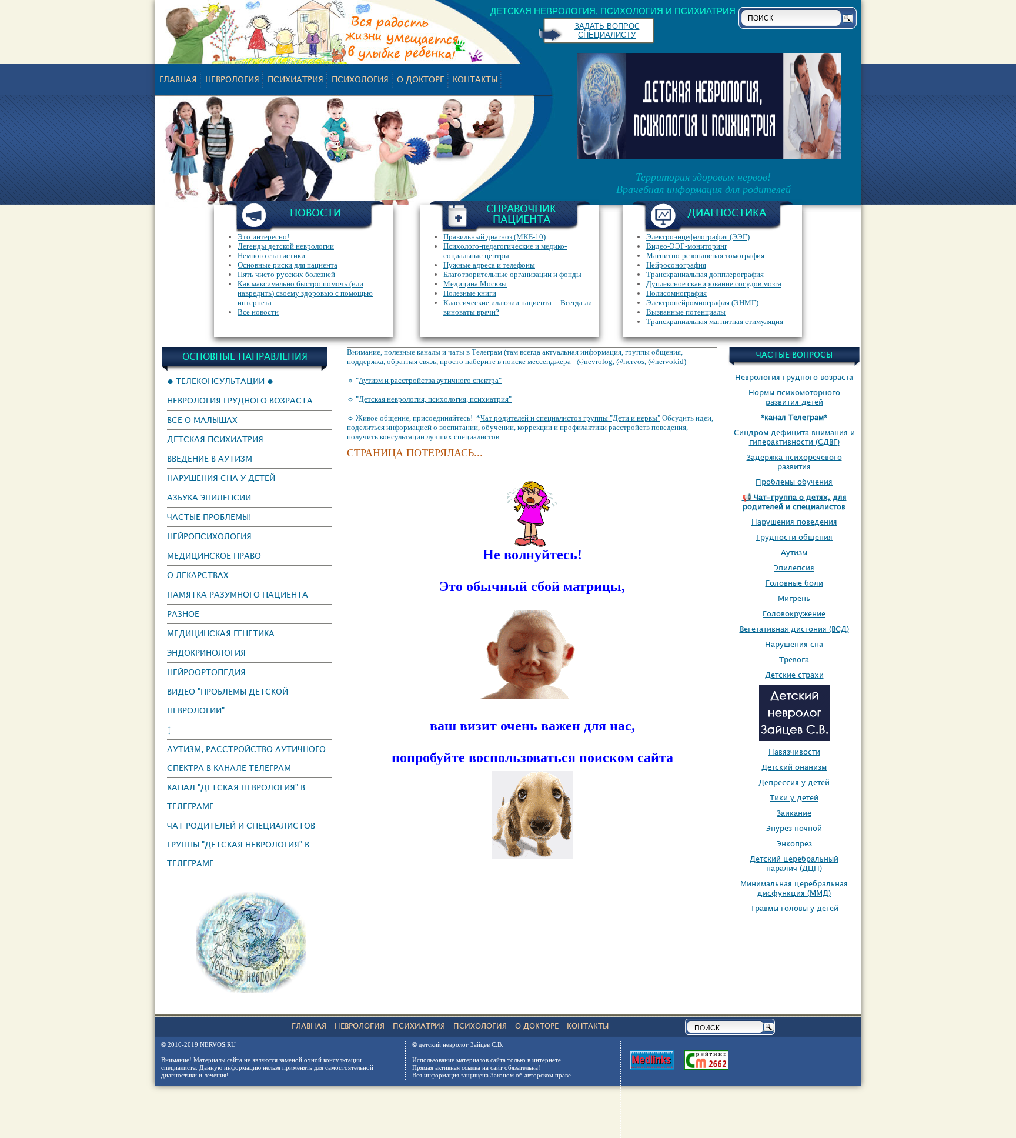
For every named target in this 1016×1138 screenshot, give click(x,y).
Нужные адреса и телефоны (489, 265)
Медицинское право (214, 555)
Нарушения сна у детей (221, 478)
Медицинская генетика (221, 633)
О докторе (420, 79)
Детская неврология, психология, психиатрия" (435, 399)
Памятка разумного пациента (237, 594)
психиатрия (295, 79)
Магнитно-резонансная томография (705, 255)
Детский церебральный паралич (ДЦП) (794, 863)
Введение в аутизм (209, 458)
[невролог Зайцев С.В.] (251, 990)
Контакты (475, 79)
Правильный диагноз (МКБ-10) (494, 236)
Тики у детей (794, 797)
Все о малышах (202, 420)
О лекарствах (198, 575)
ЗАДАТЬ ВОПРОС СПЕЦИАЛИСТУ (607, 30)
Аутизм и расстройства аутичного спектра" (430, 380)
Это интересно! (263, 236)
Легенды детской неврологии (286, 246)
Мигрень (794, 598)
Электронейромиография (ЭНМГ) (702, 302)
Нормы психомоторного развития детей (794, 397)
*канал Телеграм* (794, 417)
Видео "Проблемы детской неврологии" (227, 700)
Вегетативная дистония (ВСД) (794, 628)
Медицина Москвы (475, 283)
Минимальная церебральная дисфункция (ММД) (794, 888)
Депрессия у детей (794, 782)
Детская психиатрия (215, 439)
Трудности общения (794, 537)
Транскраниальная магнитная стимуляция (714, 321)
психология (360, 79)
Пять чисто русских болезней (286, 274)
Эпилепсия (794, 567)
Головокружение (794, 613)
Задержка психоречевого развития (794, 461)
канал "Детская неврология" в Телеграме (236, 796)
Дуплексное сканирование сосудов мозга (713, 283)
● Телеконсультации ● (220, 381)
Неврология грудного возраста (240, 400)
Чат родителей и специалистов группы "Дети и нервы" (570, 417)
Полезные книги (469, 293)
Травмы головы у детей (794, 908)
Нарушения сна (794, 644)
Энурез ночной (794, 828)
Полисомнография (676, 293)
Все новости (258, 312)
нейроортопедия (206, 672)
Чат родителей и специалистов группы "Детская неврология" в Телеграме (241, 844)
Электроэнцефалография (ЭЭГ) (698, 236)
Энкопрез (794, 843)
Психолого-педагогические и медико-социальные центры (505, 251)
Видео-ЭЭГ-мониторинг (686, 246)
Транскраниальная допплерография (705, 274)
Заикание (794, 812)
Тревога (794, 659)
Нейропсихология (209, 536)
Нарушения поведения (794, 521)
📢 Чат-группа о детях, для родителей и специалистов (794, 501)
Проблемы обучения (794, 481)
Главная (178, 79)
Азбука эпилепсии (209, 497)
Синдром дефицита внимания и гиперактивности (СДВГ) (794, 437)
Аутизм (794, 552)
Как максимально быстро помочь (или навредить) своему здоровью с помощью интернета (305, 293)
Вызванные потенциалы (686, 312)
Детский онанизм (794, 767)
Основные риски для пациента (287, 265)
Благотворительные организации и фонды (512, 274)
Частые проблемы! (209, 517)
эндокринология (206, 653)
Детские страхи (794, 674)
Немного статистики (271, 255)
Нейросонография (676, 265)
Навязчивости (794, 751)
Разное (183, 614)
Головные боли (794, 583)
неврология (232, 79)
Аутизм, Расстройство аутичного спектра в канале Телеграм (246, 758)
